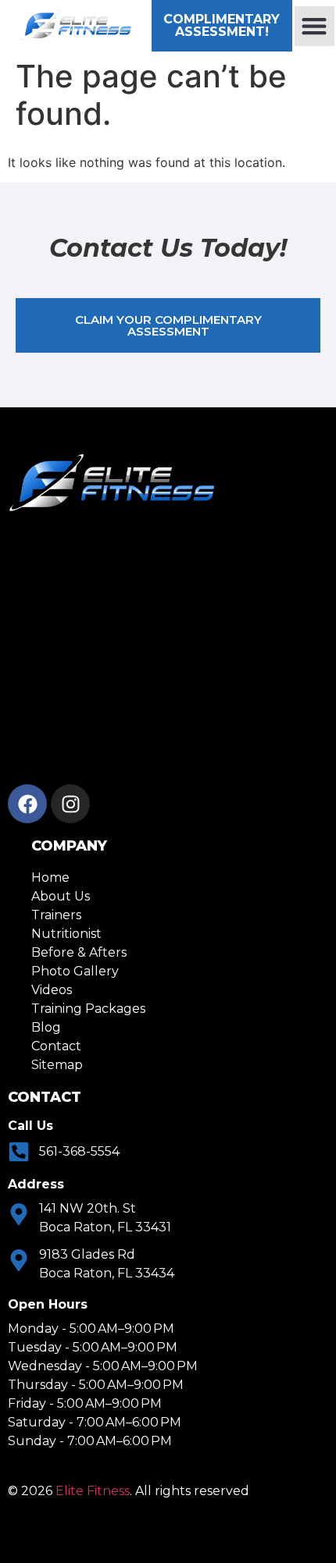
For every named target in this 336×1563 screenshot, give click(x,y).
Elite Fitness (92, 1490)
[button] (314, 26)
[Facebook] (27, 803)
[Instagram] (70, 803)
